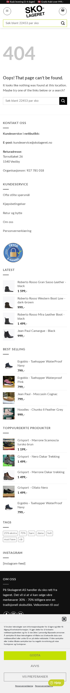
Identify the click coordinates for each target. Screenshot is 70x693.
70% (22, 533)
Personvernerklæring (24, 686)
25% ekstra (10, 533)
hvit (49, 533)
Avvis (35, 666)
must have (10, 539)
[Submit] (63, 23)
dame (41, 533)
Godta (35, 655)
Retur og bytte (12, 213)
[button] (64, 619)
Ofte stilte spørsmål (16, 195)
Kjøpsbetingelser (14, 204)
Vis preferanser (35, 676)
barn (31, 533)
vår (21, 539)
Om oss (8, 222)
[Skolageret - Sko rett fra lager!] (35, 11)
